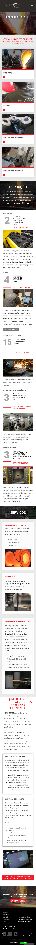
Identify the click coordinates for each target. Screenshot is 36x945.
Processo (6, 919)
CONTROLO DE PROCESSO (13, 138)
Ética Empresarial (8, 929)
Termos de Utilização (24, 921)
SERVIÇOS (7, 106)
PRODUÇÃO (7, 73)
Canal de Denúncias (9, 926)
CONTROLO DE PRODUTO (13, 171)
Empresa (5, 912)
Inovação (5, 917)
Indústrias (6, 915)
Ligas (4, 921)
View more (26, 939)
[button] (32, 5)
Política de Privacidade (25, 919)
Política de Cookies (24, 917)
